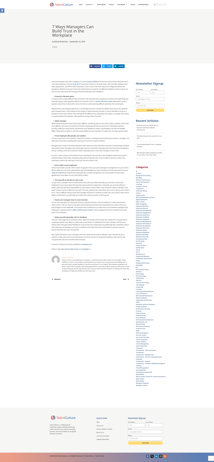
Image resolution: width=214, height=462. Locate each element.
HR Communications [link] (142, 269)
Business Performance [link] (143, 180)
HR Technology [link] (141, 276)
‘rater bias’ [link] (70, 207)
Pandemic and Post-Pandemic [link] (145, 304)
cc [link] (90, 249)
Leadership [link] (139, 287)
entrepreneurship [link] (141, 239)
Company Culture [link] (141, 186)
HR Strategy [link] (140, 274)
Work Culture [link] (140, 379)
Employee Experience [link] (143, 215)
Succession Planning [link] (142, 337)
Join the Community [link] (102, 436)
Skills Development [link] (142, 333)
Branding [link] (139, 178)
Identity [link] (138, 280)
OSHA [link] (138, 302)
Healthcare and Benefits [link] (144, 258)
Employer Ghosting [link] (142, 237)
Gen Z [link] (138, 252)
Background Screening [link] (143, 175)
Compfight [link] (85, 249)
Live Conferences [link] (141, 293)
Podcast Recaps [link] (141, 315)
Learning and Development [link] (145, 291)
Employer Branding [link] (142, 234)
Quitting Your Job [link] (141, 322)
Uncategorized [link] (141, 370)
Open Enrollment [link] (141, 298)
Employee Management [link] (143, 221)
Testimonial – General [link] (143, 361)
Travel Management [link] (142, 368)
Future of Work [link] (141, 245)
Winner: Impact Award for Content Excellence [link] (151, 376)
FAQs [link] (98, 422)
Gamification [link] (140, 248)
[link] (2, 10)
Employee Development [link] (144, 210)
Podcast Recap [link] (141, 313)
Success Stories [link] (141, 335)
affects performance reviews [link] (83, 210)
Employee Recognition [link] (143, 226)
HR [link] (137, 267)
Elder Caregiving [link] (141, 204)
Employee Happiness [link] (142, 219)
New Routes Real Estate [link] (69, 249)
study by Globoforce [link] (58, 173)
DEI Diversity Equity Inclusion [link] (145, 197)
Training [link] (138, 366)
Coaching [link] (139, 184)
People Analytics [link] (141, 307)
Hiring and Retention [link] (143, 263)
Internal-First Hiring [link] (142, 283)
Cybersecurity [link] (140, 195)
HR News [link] (139, 272)
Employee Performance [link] (143, 224)
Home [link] (81, 4)
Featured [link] (139, 243)
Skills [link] (137, 331)
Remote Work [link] (140, 324)
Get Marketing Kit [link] (143, 4)
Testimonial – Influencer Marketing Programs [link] (150, 363)
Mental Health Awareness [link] (144, 296)
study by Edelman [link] (93, 81)
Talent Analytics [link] (141, 342)
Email (137, 96)
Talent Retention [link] (141, 346)
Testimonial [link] (140, 352)
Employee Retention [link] (142, 228)
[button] (95, 66)
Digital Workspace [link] (142, 200)
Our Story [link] (89, 4)
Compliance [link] (140, 189)
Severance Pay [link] (140, 328)
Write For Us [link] (100, 432)
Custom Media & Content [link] (104, 429)
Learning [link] (139, 289)
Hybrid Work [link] (140, 278)
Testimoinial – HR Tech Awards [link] (146, 350)
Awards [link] (133, 4)
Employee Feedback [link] (142, 217)
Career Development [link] (142, 182)
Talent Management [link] (142, 344)
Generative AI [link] (140, 254)
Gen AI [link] (138, 250)
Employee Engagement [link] (143, 213)
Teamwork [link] (139, 348)
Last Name (154, 89)
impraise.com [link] (87, 244)
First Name (139, 89)
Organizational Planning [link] (144, 300)
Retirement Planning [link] (142, 326)
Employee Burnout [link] (142, 208)
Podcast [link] (111, 4)
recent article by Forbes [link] (104, 101)
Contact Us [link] (99, 426)
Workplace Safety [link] (142, 385)
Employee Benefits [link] (142, 206)
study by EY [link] (76, 84)
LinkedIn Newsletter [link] (102, 439)
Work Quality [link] (140, 381)
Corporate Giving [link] (141, 191)
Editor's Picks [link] (140, 202)
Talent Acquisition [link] (142, 339)
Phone (138, 103)
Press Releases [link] (141, 318)
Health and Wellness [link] (142, 256)
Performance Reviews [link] (143, 309)
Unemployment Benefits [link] (144, 372)
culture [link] (138, 193)
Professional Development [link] (144, 320)
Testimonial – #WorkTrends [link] (145, 355)
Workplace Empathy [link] (142, 383)
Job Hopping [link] (140, 285)
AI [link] (136, 171)
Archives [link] (54, 47)
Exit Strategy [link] (140, 241)
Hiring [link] (138, 261)
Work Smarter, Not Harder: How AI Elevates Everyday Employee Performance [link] (147, 127)
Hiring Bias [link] (139, 265)
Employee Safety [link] (141, 230)
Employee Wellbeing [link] (142, 232)
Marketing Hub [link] (101, 4)
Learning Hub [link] (121, 4)
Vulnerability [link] (140, 374)
